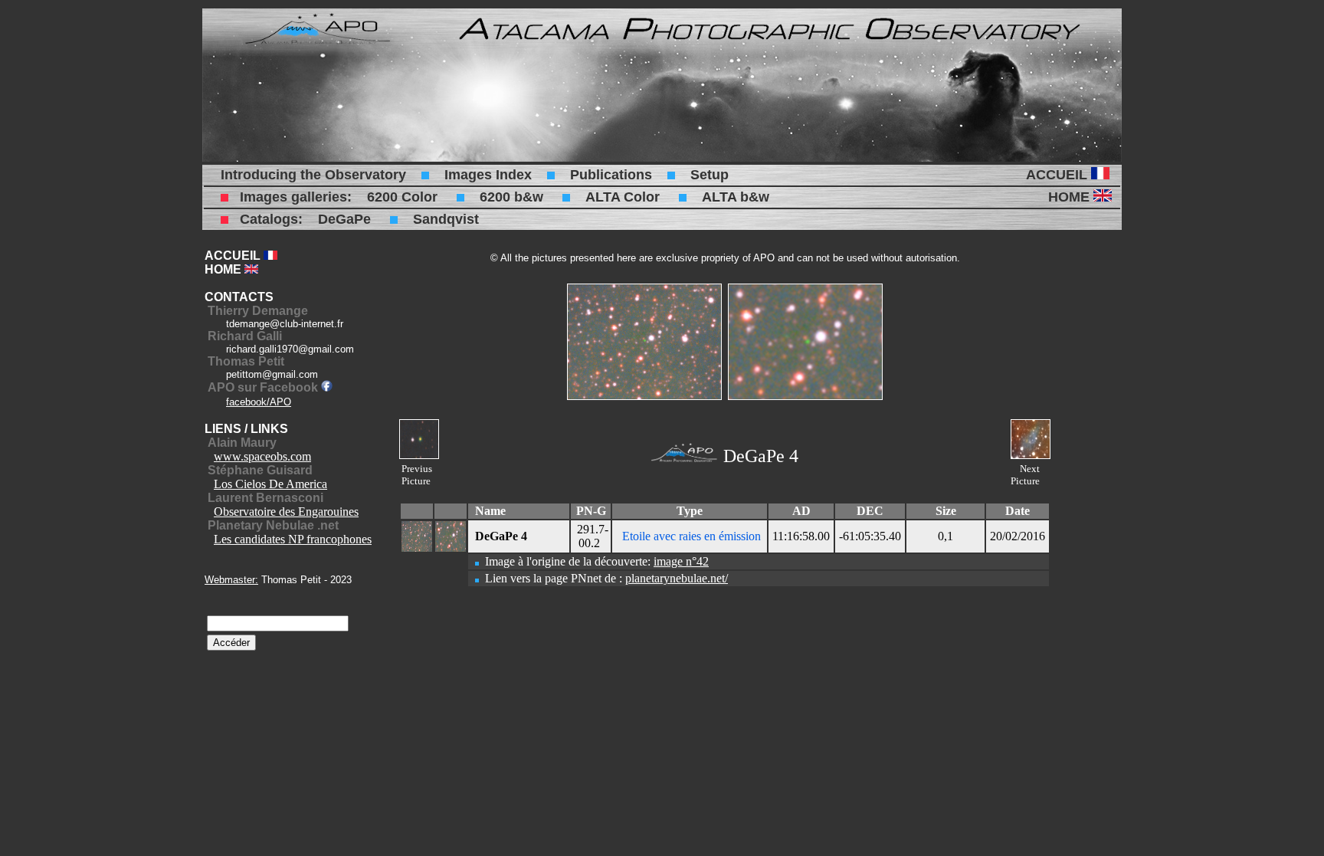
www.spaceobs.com (262, 456)
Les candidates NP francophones (293, 539)
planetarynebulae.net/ (676, 578)
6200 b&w (511, 197)
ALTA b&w (735, 197)
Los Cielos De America (270, 483)
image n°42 (681, 561)
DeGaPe (344, 219)
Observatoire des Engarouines (286, 511)
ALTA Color (622, 197)
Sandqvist (446, 219)
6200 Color (402, 197)
